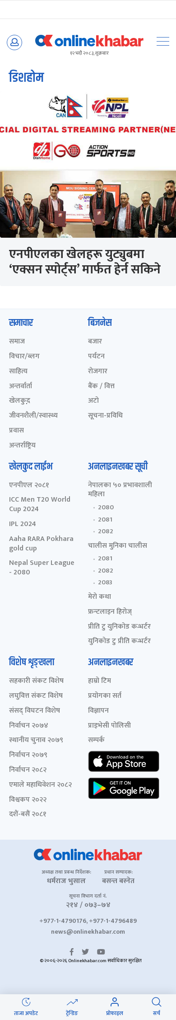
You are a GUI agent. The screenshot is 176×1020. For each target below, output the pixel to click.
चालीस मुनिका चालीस (117, 546)
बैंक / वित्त (101, 386)
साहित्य (18, 371)
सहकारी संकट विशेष (36, 681)
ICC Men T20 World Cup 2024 (39, 504)
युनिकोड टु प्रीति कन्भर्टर (119, 641)
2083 (105, 582)
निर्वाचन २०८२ (27, 770)
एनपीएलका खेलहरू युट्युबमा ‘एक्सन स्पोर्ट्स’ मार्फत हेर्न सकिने (85, 262)
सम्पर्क (96, 740)
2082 (105, 531)
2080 (106, 507)
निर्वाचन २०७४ (28, 726)
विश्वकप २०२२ (27, 800)
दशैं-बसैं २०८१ (27, 814)
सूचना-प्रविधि (105, 416)
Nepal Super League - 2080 (41, 568)
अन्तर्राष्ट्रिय (22, 446)
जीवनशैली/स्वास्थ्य (33, 416)
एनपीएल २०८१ (29, 485)
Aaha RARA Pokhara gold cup (41, 544)
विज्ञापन (98, 711)
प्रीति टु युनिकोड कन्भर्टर (119, 627)
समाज (17, 342)
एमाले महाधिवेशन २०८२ (40, 785)
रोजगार (97, 371)
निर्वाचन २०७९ (28, 755)
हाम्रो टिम (99, 681)
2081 (105, 519)
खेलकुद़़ (19, 401)
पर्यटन (96, 357)
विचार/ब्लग (24, 357)
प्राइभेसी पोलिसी (109, 726)
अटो (93, 401)
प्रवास (16, 431)
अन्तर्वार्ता (20, 386)
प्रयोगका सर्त (104, 696)
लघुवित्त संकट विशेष (36, 696)
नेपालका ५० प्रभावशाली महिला (120, 490)
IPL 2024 (22, 524)
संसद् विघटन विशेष (34, 711)
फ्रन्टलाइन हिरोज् (110, 612)
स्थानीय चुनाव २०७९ (36, 740)
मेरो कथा (99, 597)
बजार (95, 342)
